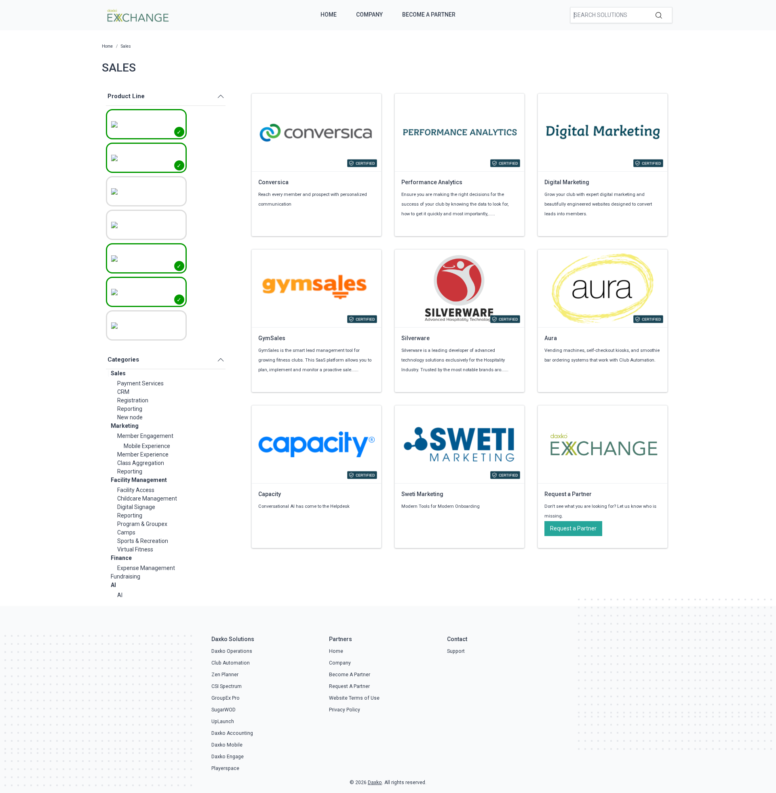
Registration (132, 400)
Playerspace (225, 768)
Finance (121, 558)
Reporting (129, 409)
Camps (126, 532)
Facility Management (139, 480)
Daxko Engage (227, 756)
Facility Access (135, 490)
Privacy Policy (344, 710)
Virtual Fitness (135, 549)
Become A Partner (428, 14)
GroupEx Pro (225, 698)
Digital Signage (136, 507)
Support (456, 651)
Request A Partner (349, 686)
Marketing (125, 426)
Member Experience (143, 454)
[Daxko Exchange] (137, 14)
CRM (123, 392)
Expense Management (146, 568)
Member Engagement (145, 436)
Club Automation (230, 663)
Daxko (375, 782)
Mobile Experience (147, 446)
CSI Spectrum (226, 686)
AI (113, 585)
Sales (118, 373)
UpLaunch (222, 721)
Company (369, 14)
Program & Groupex (142, 524)
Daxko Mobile (226, 745)
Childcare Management (147, 498)
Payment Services (140, 383)
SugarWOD (223, 710)
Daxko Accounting (232, 733)
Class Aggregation (140, 463)
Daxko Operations (231, 651)
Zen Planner (224, 674)
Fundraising (125, 576)
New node (130, 417)
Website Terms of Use (354, 698)
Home (329, 14)
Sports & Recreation (142, 541)
